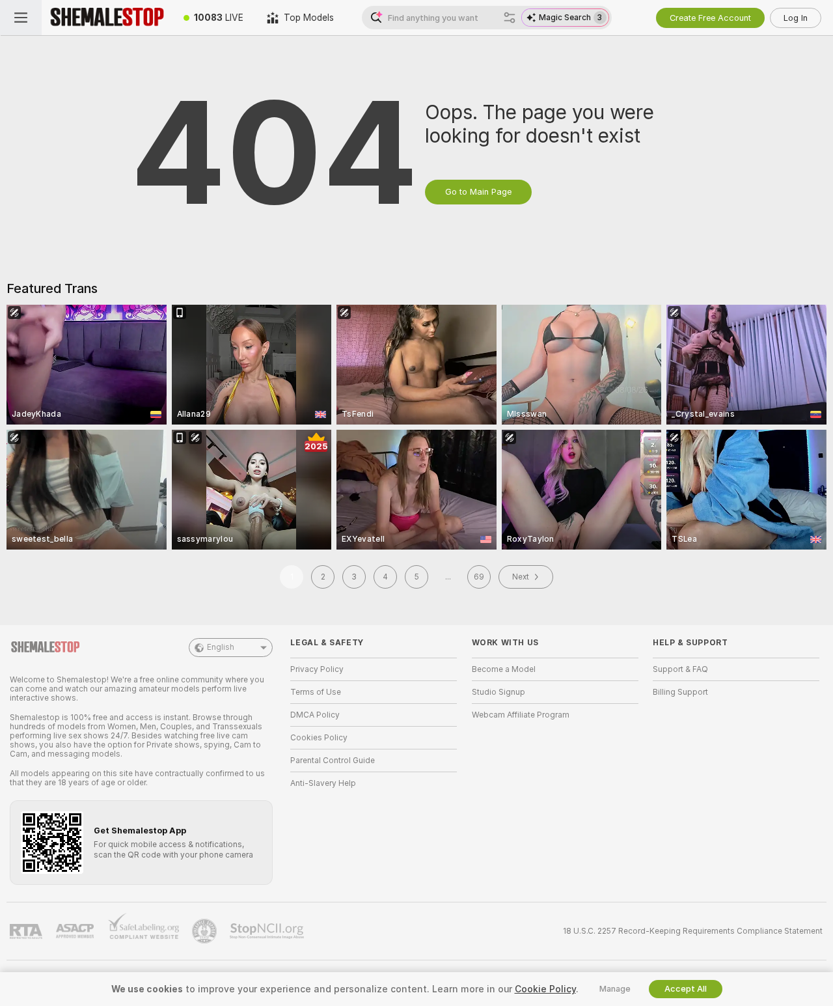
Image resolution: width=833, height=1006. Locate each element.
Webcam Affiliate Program (520, 715)
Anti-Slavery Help (323, 783)
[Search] (509, 17)
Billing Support (680, 692)
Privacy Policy (317, 669)
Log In (796, 18)
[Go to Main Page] (107, 17)
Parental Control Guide (332, 760)
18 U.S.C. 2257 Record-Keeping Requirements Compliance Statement (693, 931)
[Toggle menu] (21, 17)
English (220, 647)
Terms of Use (315, 692)
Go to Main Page (478, 192)
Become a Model (504, 669)
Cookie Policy (545, 989)
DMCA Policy (315, 715)
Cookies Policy (319, 737)
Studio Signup (498, 692)
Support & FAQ (680, 669)
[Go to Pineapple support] (205, 931)
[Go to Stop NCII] (268, 931)
